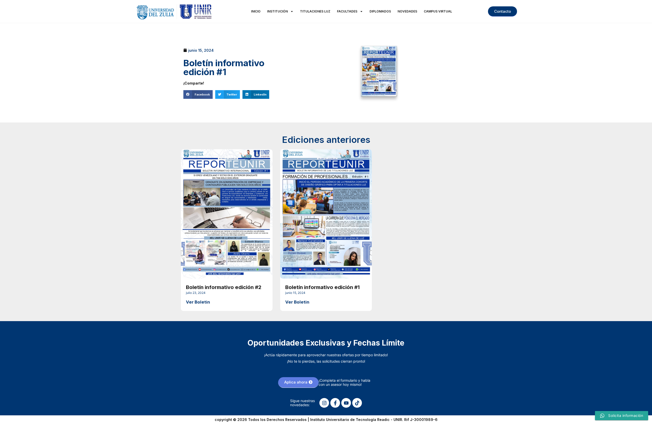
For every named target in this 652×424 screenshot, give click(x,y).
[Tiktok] (357, 403)
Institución (277, 11)
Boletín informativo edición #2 (223, 287)
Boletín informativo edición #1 (322, 287)
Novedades (407, 11)
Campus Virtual (438, 11)
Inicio (256, 11)
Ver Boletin (198, 302)
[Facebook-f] (335, 403)
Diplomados (380, 11)
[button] (198, 94)
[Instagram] (324, 403)
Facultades (347, 11)
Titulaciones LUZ (315, 11)
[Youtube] (346, 403)
